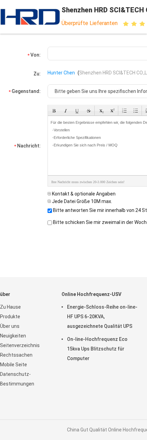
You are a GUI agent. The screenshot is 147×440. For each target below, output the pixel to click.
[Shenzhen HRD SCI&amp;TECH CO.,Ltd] (30, 17)
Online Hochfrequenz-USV (91, 294)
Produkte (10, 316)
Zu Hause (10, 307)
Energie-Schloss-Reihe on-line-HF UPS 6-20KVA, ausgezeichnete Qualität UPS (102, 316)
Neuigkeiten (13, 335)
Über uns (9, 326)
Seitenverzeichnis (20, 345)
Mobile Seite (13, 364)
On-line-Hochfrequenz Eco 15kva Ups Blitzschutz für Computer (97, 348)
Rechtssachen (16, 355)
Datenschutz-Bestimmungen (17, 379)
